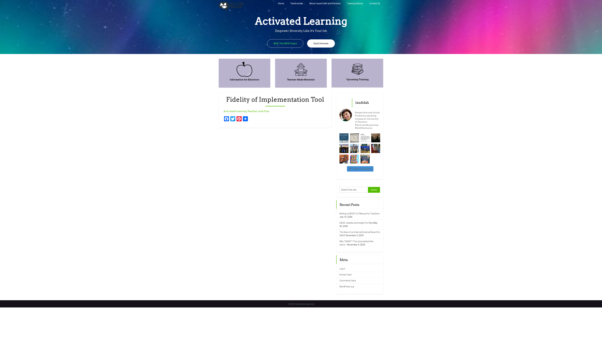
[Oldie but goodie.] (365, 138)
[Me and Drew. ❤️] (344, 159)
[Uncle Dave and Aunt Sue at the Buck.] (354, 148)
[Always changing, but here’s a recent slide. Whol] (354, 138)
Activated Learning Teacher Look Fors (246, 111)
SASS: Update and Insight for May (356, 223)
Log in (342, 268)
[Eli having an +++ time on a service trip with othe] (344, 148)
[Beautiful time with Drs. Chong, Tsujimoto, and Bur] (375, 138)
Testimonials (296, 3)
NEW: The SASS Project (285, 43)
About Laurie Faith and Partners (325, 3)
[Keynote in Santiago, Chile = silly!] (375, 148)
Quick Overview (321, 43)
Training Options (355, 3)
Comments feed (347, 280)
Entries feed (345, 274)
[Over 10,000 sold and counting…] (365, 159)
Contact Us (374, 3)
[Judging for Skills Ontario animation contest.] (365, 148)
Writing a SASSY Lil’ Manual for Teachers (359, 213)
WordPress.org (346, 286)
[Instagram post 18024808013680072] (344, 138)
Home (281, 3)
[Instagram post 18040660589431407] (354, 159)
